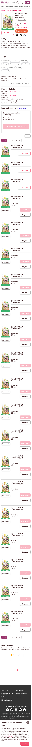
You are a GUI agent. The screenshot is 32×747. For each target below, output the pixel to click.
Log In (27, 2)
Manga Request (6, 700)
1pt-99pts (10, 67)
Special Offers (18, 6)
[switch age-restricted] (13, 2)
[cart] (21, 2)
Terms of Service (21, 693)
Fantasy (15, 60)
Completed (6, 71)
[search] (17, 2)
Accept (24, 744)
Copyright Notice (7, 693)
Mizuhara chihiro (15, 91)
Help (3, 697)
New (2, 6)
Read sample (5, 210)
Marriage (5, 64)
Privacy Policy (21, 690)
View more (15, 51)
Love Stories (23, 60)
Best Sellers (9, 6)
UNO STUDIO (24, 27)
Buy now (25, 215)
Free (4, 67)
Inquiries (19, 697)
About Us (4, 690)
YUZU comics (12, 95)
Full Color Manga (15, 64)
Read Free (27, 6)
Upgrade (18, 67)
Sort (28, 136)
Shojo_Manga (6, 60)
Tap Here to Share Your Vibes (18, 83)
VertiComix (25, 64)
